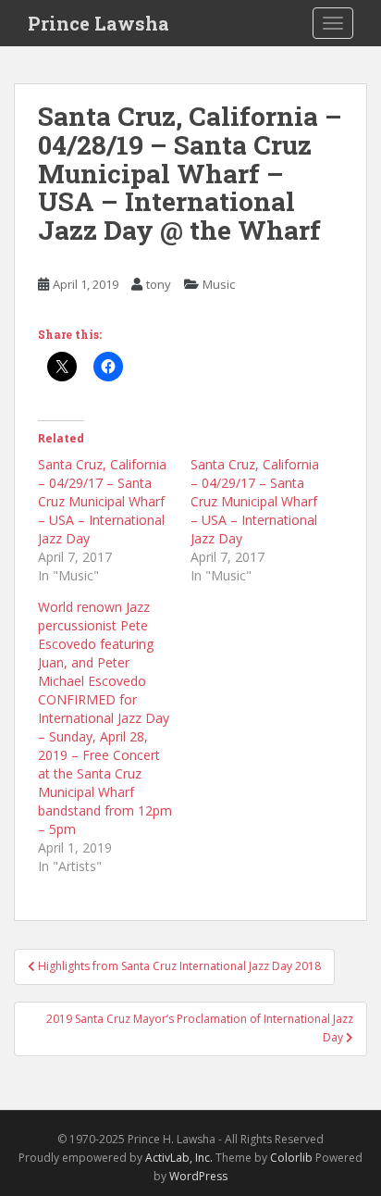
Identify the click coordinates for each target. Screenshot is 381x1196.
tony (158, 284)
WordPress (198, 1176)
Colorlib (291, 1157)
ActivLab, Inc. (179, 1157)
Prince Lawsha (98, 23)
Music (219, 284)
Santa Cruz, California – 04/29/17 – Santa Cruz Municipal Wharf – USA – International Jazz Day (102, 501)
